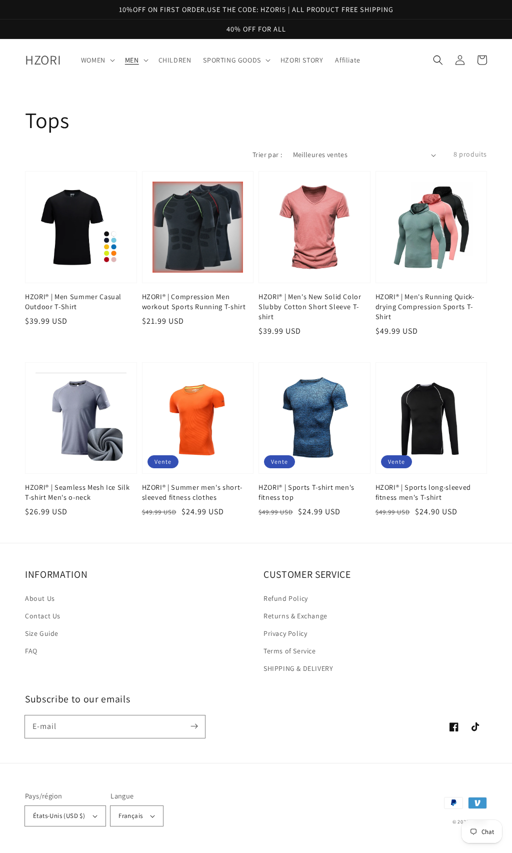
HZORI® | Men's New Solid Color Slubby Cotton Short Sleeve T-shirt (310, 306)
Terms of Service (290, 650)
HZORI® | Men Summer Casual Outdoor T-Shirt (73, 301)
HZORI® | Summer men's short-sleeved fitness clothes (192, 492)
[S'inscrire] (194, 726)
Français (130, 815)
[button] (438, 60)
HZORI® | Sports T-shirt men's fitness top (306, 492)
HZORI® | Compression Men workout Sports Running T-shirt (194, 301)
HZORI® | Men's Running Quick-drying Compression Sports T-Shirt (425, 306)
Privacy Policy (285, 633)
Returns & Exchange (296, 615)
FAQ (31, 650)
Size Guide (41, 633)
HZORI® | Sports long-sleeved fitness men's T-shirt (423, 492)
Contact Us (42, 615)
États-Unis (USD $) (59, 815)
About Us (40, 598)
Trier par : (267, 154)
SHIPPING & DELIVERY (298, 668)
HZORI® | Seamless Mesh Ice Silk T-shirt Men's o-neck (77, 492)
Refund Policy (286, 598)
